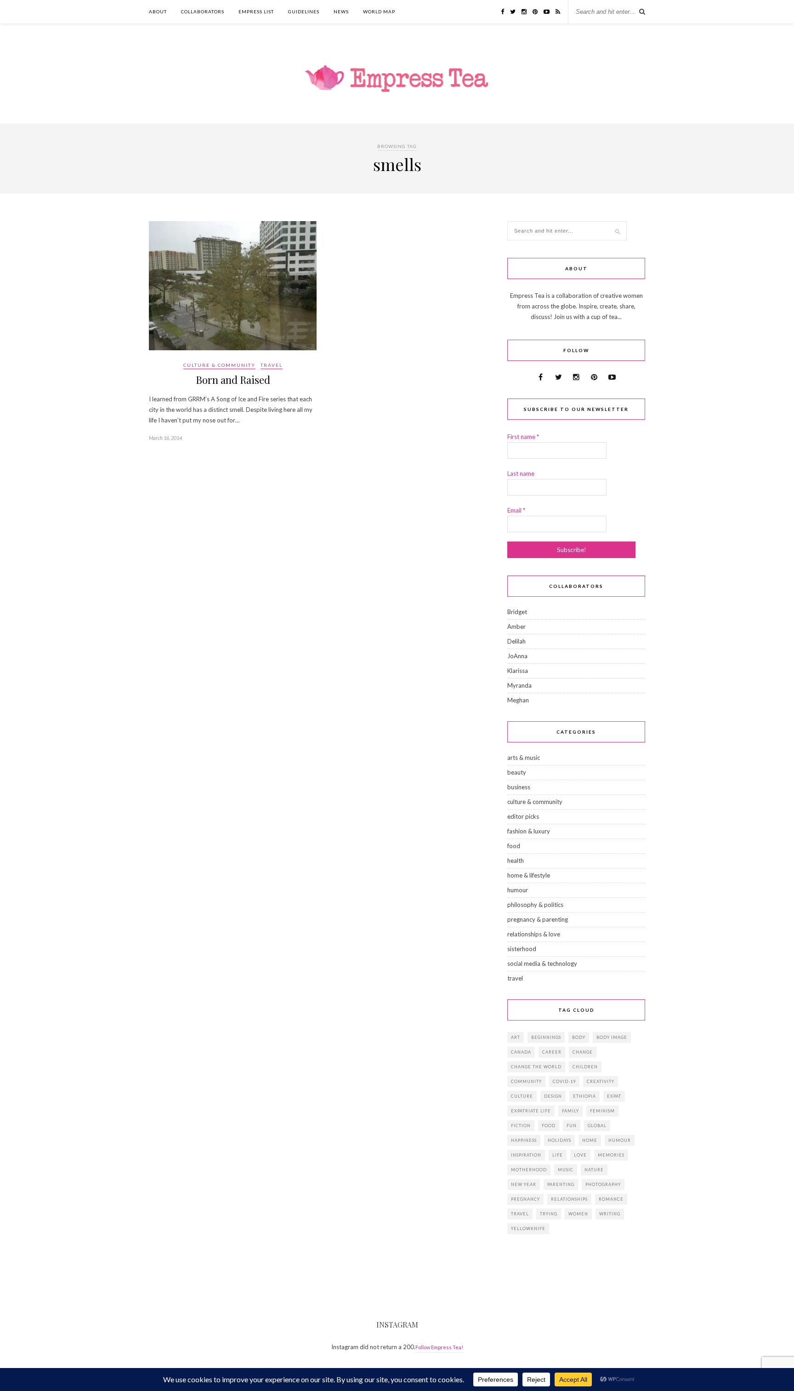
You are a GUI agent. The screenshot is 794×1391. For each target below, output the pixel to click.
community (526, 1081)
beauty (516, 772)
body (578, 1037)
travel (272, 365)
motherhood (529, 1169)
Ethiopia (584, 1096)
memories (611, 1154)
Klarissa (517, 670)
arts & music (523, 757)
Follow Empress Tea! (439, 1347)
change (583, 1052)
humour (517, 890)
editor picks (523, 816)
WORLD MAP (379, 11)
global (597, 1125)
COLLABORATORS (202, 11)
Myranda (519, 685)
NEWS (341, 11)
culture (522, 1096)
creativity (600, 1081)
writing (609, 1213)
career (551, 1052)
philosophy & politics (535, 904)
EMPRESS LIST (256, 11)
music (565, 1169)
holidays (559, 1140)
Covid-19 (564, 1081)
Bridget (517, 612)
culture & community (219, 365)
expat (614, 1096)
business (518, 787)
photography (603, 1184)
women (578, 1213)
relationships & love (533, 934)
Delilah (516, 641)
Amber (516, 626)
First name (523, 436)
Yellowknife (528, 1228)
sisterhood (521, 948)
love (580, 1154)
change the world (536, 1066)
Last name (520, 473)
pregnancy (525, 1199)
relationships (569, 1199)
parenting (560, 1184)
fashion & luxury (528, 831)
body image (611, 1037)
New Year (523, 1184)
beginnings (546, 1037)
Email (516, 510)
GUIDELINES (303, 11)
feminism (602, 1110)
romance (611, 1199)
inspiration (526, 1154)
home (589, 1140)
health (515, 860)
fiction (521, 1125)
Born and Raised (233, 380)
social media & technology (542, 963)
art (515, 1037)
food (513, 845)
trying (548, 1213)
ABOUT (158, 11)
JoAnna (517, 656)
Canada (521, 1052)
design (553, 1096)
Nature (594, 1169)
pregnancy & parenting (537, 919)
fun (572, 1125)
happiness (524, 1140)
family (570, 1110)
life (557, 1154)
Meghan (518, 700)
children (585, 1066)
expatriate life (531, 1110)
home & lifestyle (528, 875)
